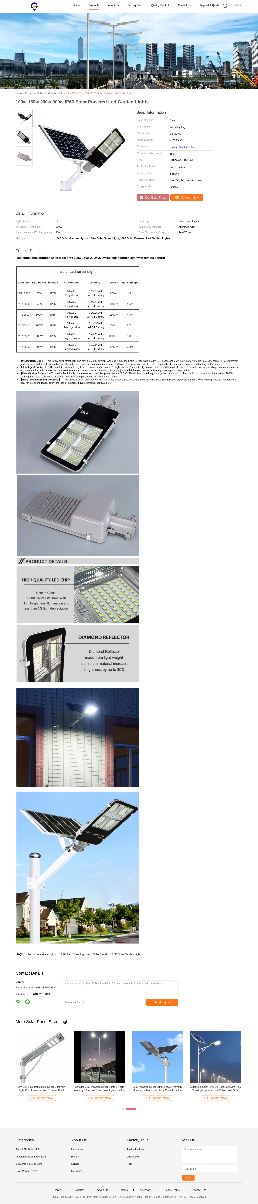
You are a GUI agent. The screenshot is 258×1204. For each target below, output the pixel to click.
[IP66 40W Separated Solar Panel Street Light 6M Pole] (157, 1056)
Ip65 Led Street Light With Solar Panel (84, 954)
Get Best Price (155, 197)
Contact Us (184, 5)
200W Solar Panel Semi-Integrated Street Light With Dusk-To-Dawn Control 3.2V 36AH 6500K (215, 1088)
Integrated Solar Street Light (31, 1156)
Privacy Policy (171, 1190)
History (75, 1156)
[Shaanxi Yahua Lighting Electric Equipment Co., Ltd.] (34, 7)
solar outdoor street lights (40, 954)
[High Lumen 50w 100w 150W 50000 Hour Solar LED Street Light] (99, 1056)
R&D (129, 1163)
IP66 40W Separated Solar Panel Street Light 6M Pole (157, 1088)
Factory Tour (135, 5)
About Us (113, 5)
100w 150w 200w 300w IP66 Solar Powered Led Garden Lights (100, 93)
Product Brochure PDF (182, 147)
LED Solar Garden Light (126, 954)
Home (76, 5)
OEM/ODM (133, 1156)
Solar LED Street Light (28, 1149)
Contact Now (189, 197)
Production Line (135, 1149)
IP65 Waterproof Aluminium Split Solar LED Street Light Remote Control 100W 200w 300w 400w (41, 1088)
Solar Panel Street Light (29, 1163)
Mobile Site (199, 1190)
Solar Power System (27, 1171)
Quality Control (160, 5)
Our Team (76, 1171)
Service (75, 1163)
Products (94, 5)
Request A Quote (209, 5)
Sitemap (145, 1190)
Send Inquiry (162, 1002)
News (124, 1190)
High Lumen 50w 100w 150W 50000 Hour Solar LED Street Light (99, 1088)
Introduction (77, 1149)
